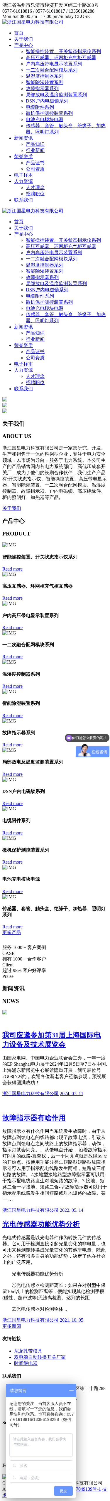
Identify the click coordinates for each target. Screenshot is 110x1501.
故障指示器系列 (42, 88)
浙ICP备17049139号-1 (79, 1489)
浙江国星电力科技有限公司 (30, 1093)
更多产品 (11, 932)
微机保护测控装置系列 (49, 113)
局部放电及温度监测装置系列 (56, 94)
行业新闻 (35, 150)
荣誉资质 (23, 156)
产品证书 (35, 162)
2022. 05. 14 (71, 1210)
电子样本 (23, 175)
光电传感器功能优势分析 (41, 1224)
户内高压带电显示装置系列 (54, 63)
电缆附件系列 (40, 107)
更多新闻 (11, 1326)
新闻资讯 (23, 137)
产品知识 (35, 144)
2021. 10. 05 (71, 1320)
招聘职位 (35, 193)
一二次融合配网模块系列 (51, 69)
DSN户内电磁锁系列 (47, 100)
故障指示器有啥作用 (34, 1118)
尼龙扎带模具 (28, 1350)
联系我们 (23, 199)
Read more (12, 568)
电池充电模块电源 (44, 119)
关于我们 (23, 39)
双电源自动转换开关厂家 (40, 1357)
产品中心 (23, 45)
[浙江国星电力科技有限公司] (32, 21)
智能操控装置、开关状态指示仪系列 (63, 51)
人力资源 (23, 181)
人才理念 (35, 187)
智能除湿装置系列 (44, 82)
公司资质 (35, 168)
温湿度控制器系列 (44, 76)
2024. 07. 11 (71, 1093)
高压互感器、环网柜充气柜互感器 (61, 57)
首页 (18, 32)
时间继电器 (26, 1363)
